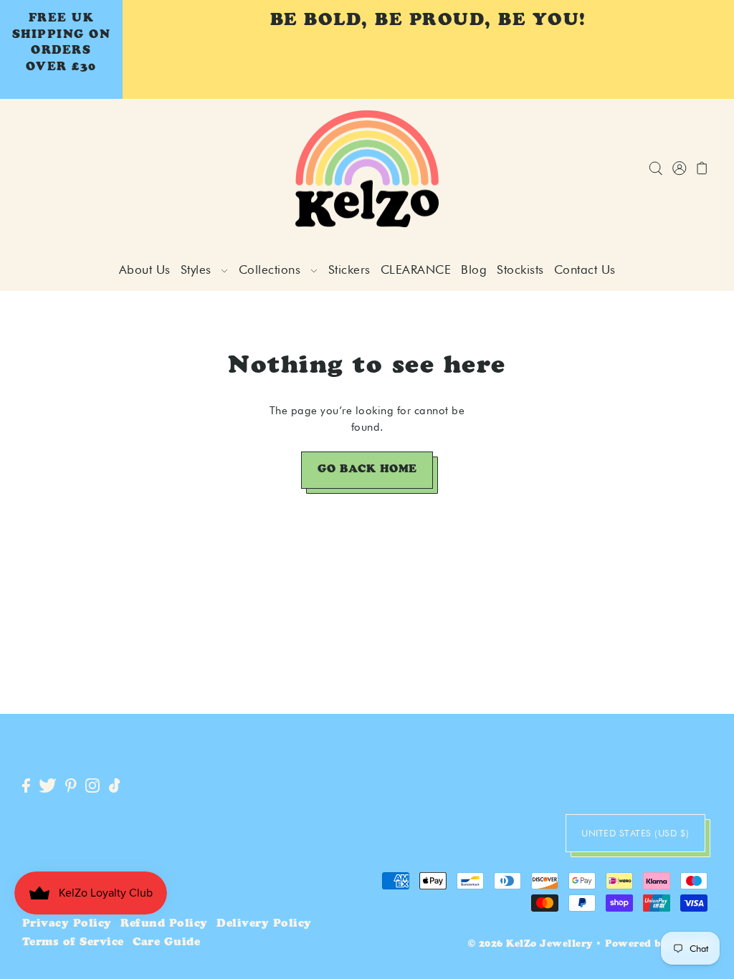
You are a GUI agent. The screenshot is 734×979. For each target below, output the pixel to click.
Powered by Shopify (658, 945)
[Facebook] (26, 786)
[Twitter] (48, 786)
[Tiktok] (114, 786)
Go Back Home (367, 469)
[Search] (655, 169)
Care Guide (166, 942)
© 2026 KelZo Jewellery (530, 945)
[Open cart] (702, 169)
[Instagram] (92, 786)
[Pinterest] (71, 786)
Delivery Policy (264, 924)
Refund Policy (164, 924)
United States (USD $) (635, 833)
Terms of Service (73, 942)
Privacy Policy (67, 924)
